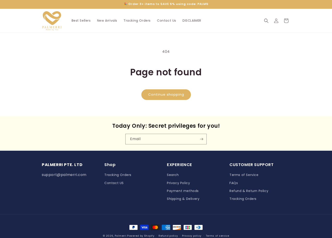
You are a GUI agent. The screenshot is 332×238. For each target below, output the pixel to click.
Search (173, 175)
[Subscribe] (201, 139)
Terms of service (217, 235)
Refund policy (168, 235)
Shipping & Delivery (183, 198)
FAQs (233, 183)
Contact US (114, 183)
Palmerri (120, 236)
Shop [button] (109, 164)
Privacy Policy (178, 183)
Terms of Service (244, 175)
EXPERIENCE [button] (179, 164)
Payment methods (183, 191)
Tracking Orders (117, 175)
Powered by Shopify (140, 236)
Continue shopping (166, 94)
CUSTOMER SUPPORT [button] (251, 164)
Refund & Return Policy (248, 191)
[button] (266, 21)
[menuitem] (81, 20)
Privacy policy (191, 235)
